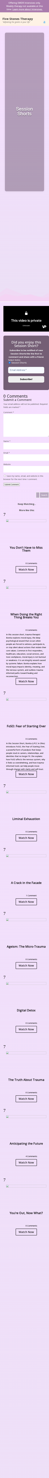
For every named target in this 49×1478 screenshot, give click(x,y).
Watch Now (26, 569)
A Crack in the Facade (26, 883)
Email (6, 453)
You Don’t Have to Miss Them (26, 548)
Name (6, 441)
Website (7, 464)
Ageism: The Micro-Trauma (26, 946)
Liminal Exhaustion (26, 819)
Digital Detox (26, 1010)
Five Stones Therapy (17, 19)
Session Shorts (19, 362)
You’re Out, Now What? (26, 1213)
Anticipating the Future (26, 1143)
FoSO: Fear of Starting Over (26, 726)
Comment (8, 412)
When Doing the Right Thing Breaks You (26, 615)
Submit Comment (11, 484)
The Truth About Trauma (26, 1080)
